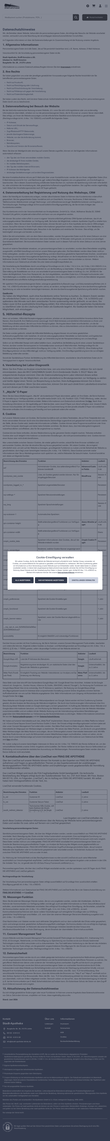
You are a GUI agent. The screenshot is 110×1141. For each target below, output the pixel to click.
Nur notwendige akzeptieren (51, 580)
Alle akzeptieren (22, 580)
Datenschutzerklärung (66, 572)
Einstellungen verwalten (83, 580)
